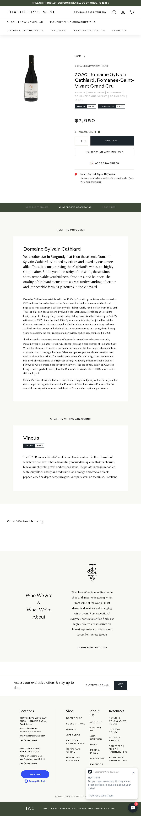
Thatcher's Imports (89, 31)
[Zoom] (31, 78)
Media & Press (95, 751)
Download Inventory (73, 759)
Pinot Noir (96, 93)
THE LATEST (58, 31)
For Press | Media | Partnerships (118, 749)
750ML (79, 100)
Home (78, 56)
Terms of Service (115, 739)
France (80, 93)
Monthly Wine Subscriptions (73, 22)
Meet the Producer (37, 207)
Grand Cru (118, 96)
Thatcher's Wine (68, 797)
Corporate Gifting (73, 750)
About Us (119, 31)
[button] (35, 774)
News (93, 745)
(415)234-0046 (28, 740)
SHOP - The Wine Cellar (25, 22)
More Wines (108, 207)
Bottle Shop (74, 718)
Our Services (96, 737)
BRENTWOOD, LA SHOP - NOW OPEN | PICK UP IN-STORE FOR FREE (70, 3)
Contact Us (95, 729)
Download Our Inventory (90, 12)
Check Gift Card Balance (75, 742)
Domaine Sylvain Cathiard (91, 66)
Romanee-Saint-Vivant (91, 96)
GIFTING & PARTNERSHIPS (25, 31)
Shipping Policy (114, 730)
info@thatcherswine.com (32, 736)
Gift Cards (73, 735)
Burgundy (114, 93)
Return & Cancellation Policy (118, 721)
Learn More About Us (92, 647)
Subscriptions (75, 724)
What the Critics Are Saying (75, 207)
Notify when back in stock (104, 152)
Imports (71, 730)
